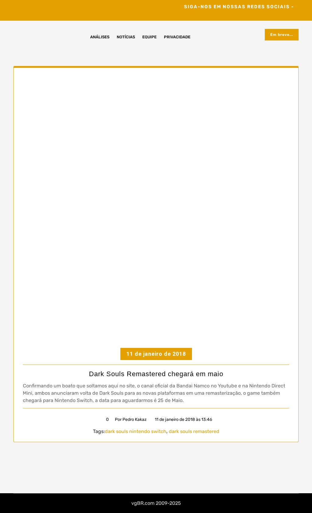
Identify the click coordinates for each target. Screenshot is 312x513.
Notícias (126, 37)
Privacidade (177, 37)
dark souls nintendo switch (135, 431)
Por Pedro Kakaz (131, 419)
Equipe (149, 37)
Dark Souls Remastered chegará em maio (156, 374)
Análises (99, 37)
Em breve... (281, 35)
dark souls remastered (194, 431)
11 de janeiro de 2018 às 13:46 (183, 419)
